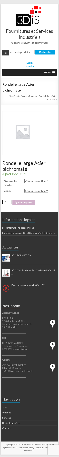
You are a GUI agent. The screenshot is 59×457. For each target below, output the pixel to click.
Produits (6, 412)
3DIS (4, 407)
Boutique (33, 96)
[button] (47, 72)
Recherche (45, 52)
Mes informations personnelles (18, 227)
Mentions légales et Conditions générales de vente (28, 233)
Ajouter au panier (23, 202)
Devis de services (11, 423)
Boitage (7, 191)
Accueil (24, 96)
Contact (6, 428)
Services (6, 417)
